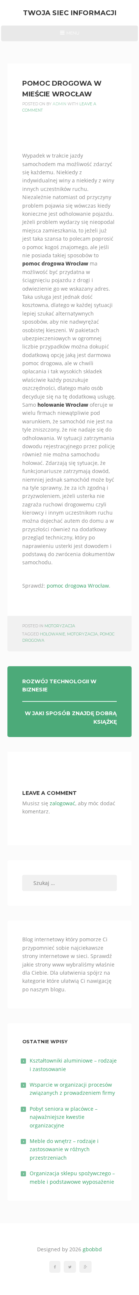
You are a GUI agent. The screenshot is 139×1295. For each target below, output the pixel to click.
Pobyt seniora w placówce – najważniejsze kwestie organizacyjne (63, 1117)
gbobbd (92, 1249)
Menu (69, 35)
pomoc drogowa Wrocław (78, 585)
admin (59, 104)
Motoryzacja (59, 626)
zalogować (62, 803)
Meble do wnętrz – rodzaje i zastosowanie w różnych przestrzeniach (64, 1149)
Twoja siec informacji (69, 13)
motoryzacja (82, 634)
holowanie (52, 634)
